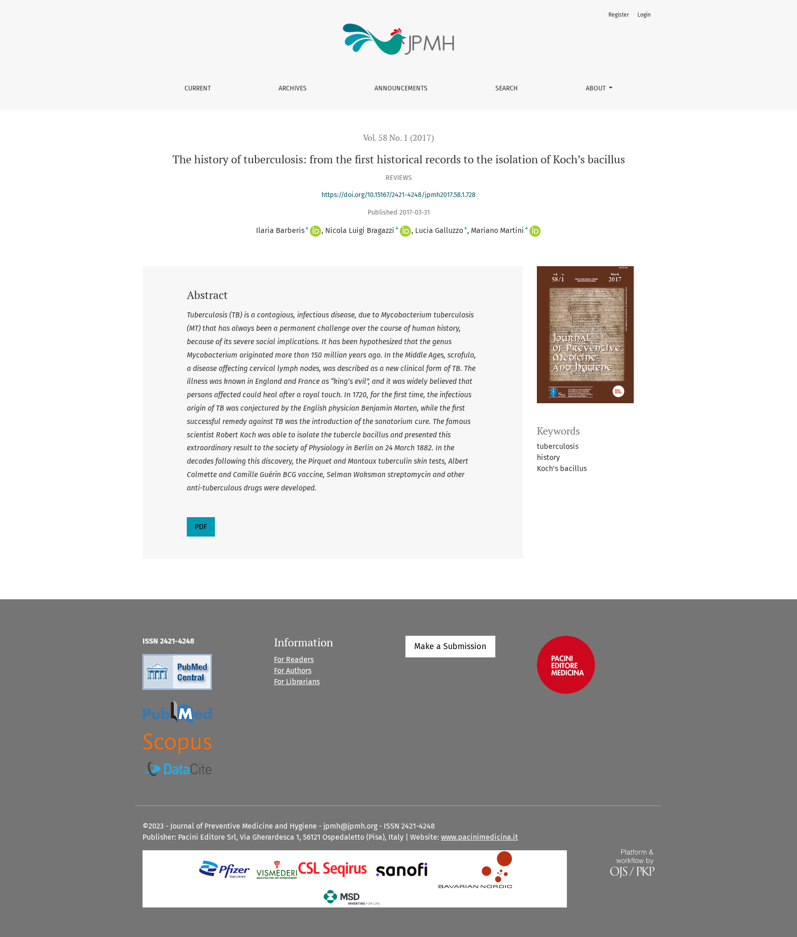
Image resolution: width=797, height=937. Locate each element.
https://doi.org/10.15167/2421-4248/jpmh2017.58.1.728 (398, 195)
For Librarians (297, 681)
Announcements (401, 88)
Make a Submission (450, 646)
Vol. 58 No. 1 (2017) (398, 137)
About (596, 88)
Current (197, 88)
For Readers (294, 659)
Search (506, 88)
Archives (293, 88)
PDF (201, 526)
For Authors (292, 670)
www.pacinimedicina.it (479, 837)
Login (644, 15)
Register (618, 15)
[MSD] (352, 896)
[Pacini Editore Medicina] (566, 664)
